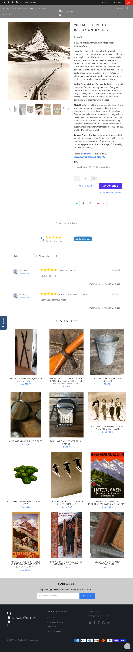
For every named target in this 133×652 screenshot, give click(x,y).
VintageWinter (18, 640)
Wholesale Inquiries (54, 631)
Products (8, 8)
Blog (31, 8)
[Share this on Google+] (97, 203)
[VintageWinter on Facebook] (8, 2)
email (88, 153)
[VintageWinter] (67, 11)
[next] (68, 63)
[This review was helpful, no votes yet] (113, 283)
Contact (8, 14)
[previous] (10, 63)
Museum (22, 8)
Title (76, 162)
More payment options (110, 192)
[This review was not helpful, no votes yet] (118, 283)
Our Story (41, 8)
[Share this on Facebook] (83, 203)
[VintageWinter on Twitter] (4, 2)
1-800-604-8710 (30, 2)
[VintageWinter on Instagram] (16, 2)
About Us (51, 617)
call (81, 153)
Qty (75, 173)
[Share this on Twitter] (77, 203)
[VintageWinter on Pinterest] (12, 2)
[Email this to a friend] (104, 203)
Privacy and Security (55, 622)
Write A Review (83, 239)
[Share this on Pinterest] (90, 203)
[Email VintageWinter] (20, 2)
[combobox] (24, 256)
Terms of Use (52, 626)
